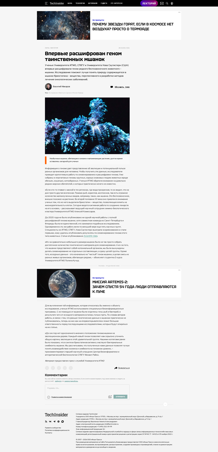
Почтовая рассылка (162, 3)
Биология (54, 48)
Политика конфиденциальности (57, 430)
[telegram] (54, 421)
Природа (80, 93)
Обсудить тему (122, 87)
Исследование (53, 93)
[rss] (46, 421)
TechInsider (57, 3)
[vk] (50, 421)
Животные (62, 93)
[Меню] (46, 3)
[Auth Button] (172, 3)
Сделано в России (71, 93)
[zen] (58, 421)
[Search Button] (167, 3)
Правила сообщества (53, 428)
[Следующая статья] (109, 404)
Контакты (48, 433)
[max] (62, 421)
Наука (47, 48)
